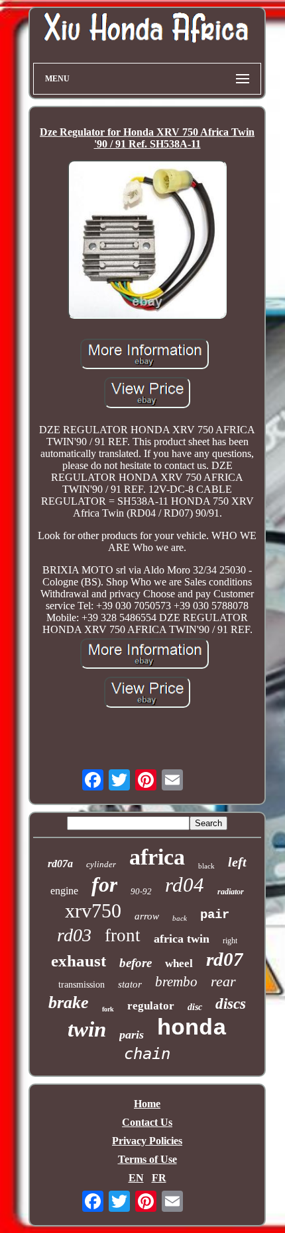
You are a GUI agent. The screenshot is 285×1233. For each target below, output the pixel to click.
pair (214, 915)
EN (136, 1177)
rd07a (60, 863)
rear (223, 981)
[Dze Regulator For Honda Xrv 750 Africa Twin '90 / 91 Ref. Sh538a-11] (147, 240)
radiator (230, 891)
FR (159, 1177)
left (237, 862)
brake (68, 1002)
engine (64, 890)
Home (147, 1103)
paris (131, 1034)
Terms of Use (147, 1159)
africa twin (181, 938)
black (206, 866)
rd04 (184, 884)
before (135, 963)
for (104, 884)
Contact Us (147, 1122)
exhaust (78, 961)
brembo (176, 982)
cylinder (101, 864)
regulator (150, 1005)
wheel (179, 963)
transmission (81, 985)
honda (192, 1028)
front (123, 935)
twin (87, 1029)
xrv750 (93, 910)
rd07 (224, 959)
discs (230, 1004)
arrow (147, 916)
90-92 (141, 891)
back (179, 918)
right (230, 940)
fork (108, 1009)
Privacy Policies (147, 1140)
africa (157, 857)
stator (130, 984)
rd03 (74, 935)
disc (195, 1007)
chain (147, 1053)
